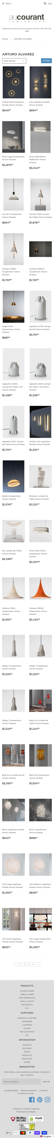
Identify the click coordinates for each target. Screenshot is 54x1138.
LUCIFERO (27, 1025)
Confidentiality (11, 1090)
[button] (47, 1136)
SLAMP (27, 1028)
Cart (49, 3)
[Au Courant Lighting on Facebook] (32, 1101)
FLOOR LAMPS (27, 991)
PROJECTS (27, 1055)
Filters (46, 61)
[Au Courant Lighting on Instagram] (47, 1101)
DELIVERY (27, 1048)
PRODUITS (27, 1059)
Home (5, 39)
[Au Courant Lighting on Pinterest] (40, 1101)
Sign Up (46, 1082)
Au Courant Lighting (29, 1109)
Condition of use (26, 1093)
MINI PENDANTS (27, 998)
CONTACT (27, 1045)
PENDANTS (27, 1004)
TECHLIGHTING (27, 1032)
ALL (27, 1008)
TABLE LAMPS (27, 994)
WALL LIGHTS (27, 1001)
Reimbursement (29, 1090)
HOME (27, 1062)
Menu (8, 3)
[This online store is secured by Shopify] (36, 1122)
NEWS (27, 1052)
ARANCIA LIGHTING (27, 1018)
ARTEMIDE (27, 1021)
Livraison (43, 1090)
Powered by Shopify (26, 1112)
